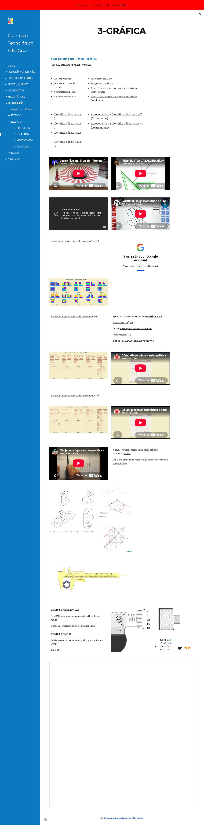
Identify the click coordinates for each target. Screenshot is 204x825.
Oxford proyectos (62, 79)
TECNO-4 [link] (16, 152)
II (130, 335)
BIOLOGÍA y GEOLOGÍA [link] (21, 71)
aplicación (149, 450)
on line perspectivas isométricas (136, 328)
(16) (127, 322)
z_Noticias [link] (14, 159)
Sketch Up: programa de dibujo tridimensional (73, 626)
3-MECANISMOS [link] (23, 140)
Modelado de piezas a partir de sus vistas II (72, 316)
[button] (200, 15)
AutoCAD (55, 650)
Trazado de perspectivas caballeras (140, 460)
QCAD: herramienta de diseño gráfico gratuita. (73, 640)
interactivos (119, 322)
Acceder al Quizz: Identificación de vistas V (116, 114)
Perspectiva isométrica (102, 83)
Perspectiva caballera (101, 79)
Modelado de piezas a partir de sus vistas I (71, 241)
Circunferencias (121, 450)
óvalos (127, 453)
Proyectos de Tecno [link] (22, 109)
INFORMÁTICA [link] (16, 90)
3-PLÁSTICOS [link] (22, 146)
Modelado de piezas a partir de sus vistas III (72, 395)
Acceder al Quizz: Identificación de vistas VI (117, 123)
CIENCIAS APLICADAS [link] (20, 78)
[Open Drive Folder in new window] (188, 666)
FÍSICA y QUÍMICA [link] (18, 84)
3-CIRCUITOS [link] (22, 127)
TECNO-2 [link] (16, 115)
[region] (102, 5)
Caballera (117, 460)
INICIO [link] (11, 65)
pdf (131, 322)
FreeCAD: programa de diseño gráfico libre (72, 616)
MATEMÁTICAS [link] (16, 96)
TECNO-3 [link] (16, 121)
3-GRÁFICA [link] (21, 134)
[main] (122, 31)
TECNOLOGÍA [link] (16, 103)
